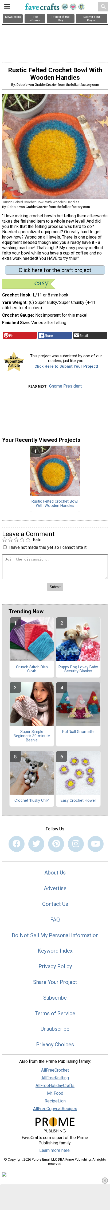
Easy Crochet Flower (78, 801)
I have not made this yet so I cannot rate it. (48, 547)
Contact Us (55, 904)
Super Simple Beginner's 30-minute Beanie (32, 736)
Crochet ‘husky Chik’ (31, 801)
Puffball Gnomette (78, 732)
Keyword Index (55, 951)
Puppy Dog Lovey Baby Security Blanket (78, 669)
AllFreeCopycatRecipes (55, 1108)
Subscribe (55, 998)
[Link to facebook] (17, 844)
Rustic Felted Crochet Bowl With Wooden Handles (55, 503)
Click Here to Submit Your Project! (66, 366)
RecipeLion (55, 1100)
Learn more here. (54, 1150)
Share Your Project (55, 982)
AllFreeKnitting (55, 1077)
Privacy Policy (55, 966)
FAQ (55, 919)
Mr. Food (55, 1093)
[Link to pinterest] (56, 844)
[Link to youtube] (96, 844)
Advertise (55, 888)
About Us (55, 872)
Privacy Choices (55, 1044)
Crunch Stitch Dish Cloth (32, 669)
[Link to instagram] (76, 844)
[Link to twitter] (36, 844)
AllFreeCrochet (55, 1070)
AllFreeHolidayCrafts (55, 1085)
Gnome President (65, 386)
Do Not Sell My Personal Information (55, 935)
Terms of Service (55, 1013)
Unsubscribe (55, 1029)
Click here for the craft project (55, 270)
